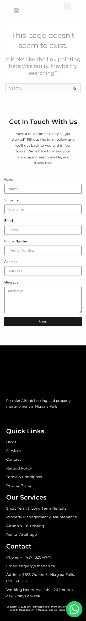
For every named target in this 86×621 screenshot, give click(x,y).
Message (11, 282)
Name (9, 179)
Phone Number (16, 241)
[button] (67, 6)
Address (10, 262)
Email (8, 221)
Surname (11, 200)
